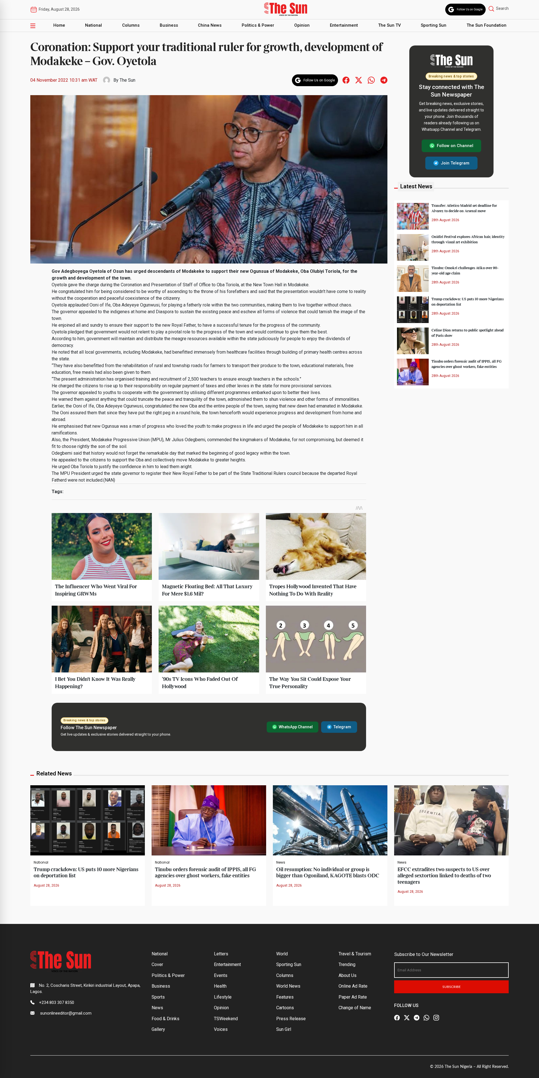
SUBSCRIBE (451, 986)
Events (220, 975)
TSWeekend (226, 1018)
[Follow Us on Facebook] (397, 1017)
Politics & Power (258, 25)
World (282, 953)
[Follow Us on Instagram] (436, 1017)
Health (220, 986)
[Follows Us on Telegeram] (383, 80)
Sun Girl (283, 1029)
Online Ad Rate (353, 986)
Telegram (342, 727)
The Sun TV (389, 25)
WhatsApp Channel (296, 727)
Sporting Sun (433, 25)
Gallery (158, 1029)
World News (288, 986)
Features (285, 997)
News (280, 862)
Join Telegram (455, 162)
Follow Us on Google (470, 9)
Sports (158, 997)
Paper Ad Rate (353, 997)
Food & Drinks (165, 1018)
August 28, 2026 (46, 885)
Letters (221, 953)
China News (209, 25)
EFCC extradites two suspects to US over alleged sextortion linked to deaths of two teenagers (444, 876)
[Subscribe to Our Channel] (416, 1017)
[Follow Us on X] (407, 1017)
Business (169, 25)
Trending (347, 964)
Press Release (291, 1018)
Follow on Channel (455, 145)
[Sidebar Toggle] (32, 25)
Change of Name (355, 1007)
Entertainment (344, 25)
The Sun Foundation (486, 25)
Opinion (302, 25)
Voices (221, 1029)
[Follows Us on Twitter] (358, 80)
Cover (157, 964)
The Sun (127, 80)
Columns (131, 25)
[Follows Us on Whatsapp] (371, 80)
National (93, 25)
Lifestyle (223, 997)
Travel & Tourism (355, 953)
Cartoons (285, 1007)
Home (59, 25)
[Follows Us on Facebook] (346, 80)
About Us (348, 975)
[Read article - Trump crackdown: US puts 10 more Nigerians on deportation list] (87, 820)
